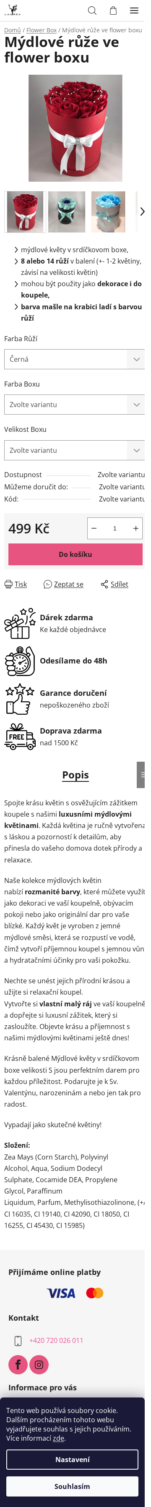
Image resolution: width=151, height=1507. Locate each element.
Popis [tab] (75, 774)
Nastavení (72, 1459)
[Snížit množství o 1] (94, 528)
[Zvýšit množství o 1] (136, 528)
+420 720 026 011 (56, 1340)
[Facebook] (18, 1364)
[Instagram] (39, 1364)
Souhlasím (72, 1486)
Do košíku (75, 554)
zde (58, 1438)
